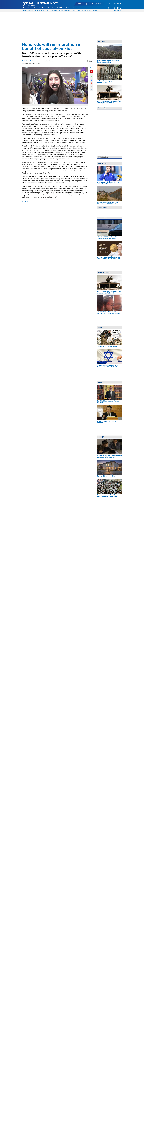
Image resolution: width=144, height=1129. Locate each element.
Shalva (38, 63)
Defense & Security (72, 8)
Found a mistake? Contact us (55, 200)
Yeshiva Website (78, 10)
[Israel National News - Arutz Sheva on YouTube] (117, 8)
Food (36, 10)
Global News (51, 8)
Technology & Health (65, 10)
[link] (109, 61)
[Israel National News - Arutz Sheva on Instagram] (114, 8)
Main (24, 8)
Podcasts (54, 10)
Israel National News (27, 41)
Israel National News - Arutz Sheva (36, 4)
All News (29, 8)
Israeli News (36, 41)
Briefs (36, 8)
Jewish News (61, 8)
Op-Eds (24, 10)
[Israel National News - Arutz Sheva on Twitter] (108, 8)
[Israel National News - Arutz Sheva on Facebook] (111, 8)
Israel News (42, 8)
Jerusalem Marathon (28, 63)
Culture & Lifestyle (44, 10)
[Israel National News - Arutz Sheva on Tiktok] (120, 8)
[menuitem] (24, 8)
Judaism (30, 10)
